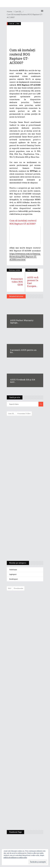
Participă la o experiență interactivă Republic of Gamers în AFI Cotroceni (30, 780)
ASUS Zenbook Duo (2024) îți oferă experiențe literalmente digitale (24, 421)
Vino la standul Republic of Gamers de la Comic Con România (31, 799)
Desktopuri (13, 579)
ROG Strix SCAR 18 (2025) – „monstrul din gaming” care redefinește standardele (22, 550)
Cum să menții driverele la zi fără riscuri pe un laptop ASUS (24, 477)
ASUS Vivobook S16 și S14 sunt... (22, 380)
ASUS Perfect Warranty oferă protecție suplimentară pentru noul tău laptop (31, 668)
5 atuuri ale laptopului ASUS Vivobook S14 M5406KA (22, 538)
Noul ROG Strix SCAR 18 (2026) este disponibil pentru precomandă (30, 632)
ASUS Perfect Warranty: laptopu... (22, 321)
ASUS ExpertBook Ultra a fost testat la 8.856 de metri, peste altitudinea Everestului (32, 650)
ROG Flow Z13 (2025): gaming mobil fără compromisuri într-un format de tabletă (24, 514)
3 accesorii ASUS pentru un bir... (23, 351)
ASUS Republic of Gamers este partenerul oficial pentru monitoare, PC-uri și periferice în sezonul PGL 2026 (32, 732)
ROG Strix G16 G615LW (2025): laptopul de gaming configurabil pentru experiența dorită (24, 501)
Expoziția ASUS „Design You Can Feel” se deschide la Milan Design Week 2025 (31, 817)
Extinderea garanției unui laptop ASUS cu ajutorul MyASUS (24, 467)
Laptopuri (13, 574)
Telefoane (13, 569)
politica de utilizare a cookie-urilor (15, 857)
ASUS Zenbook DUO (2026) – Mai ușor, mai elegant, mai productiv (32, 686)
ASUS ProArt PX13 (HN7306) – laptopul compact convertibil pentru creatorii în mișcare (22, 527)
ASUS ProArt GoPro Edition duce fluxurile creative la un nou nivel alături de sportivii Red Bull (32, 601)
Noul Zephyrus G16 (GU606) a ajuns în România (32, 617)
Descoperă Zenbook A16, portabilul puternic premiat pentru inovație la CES (22, 489)
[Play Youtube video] (25, 235)
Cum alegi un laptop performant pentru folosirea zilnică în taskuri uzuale (24, 455)
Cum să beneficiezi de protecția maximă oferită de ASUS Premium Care (24, 443)
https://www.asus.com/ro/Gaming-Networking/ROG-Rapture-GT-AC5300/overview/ (25, 256)
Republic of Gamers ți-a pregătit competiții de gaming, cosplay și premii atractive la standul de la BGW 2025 (32, 757)
